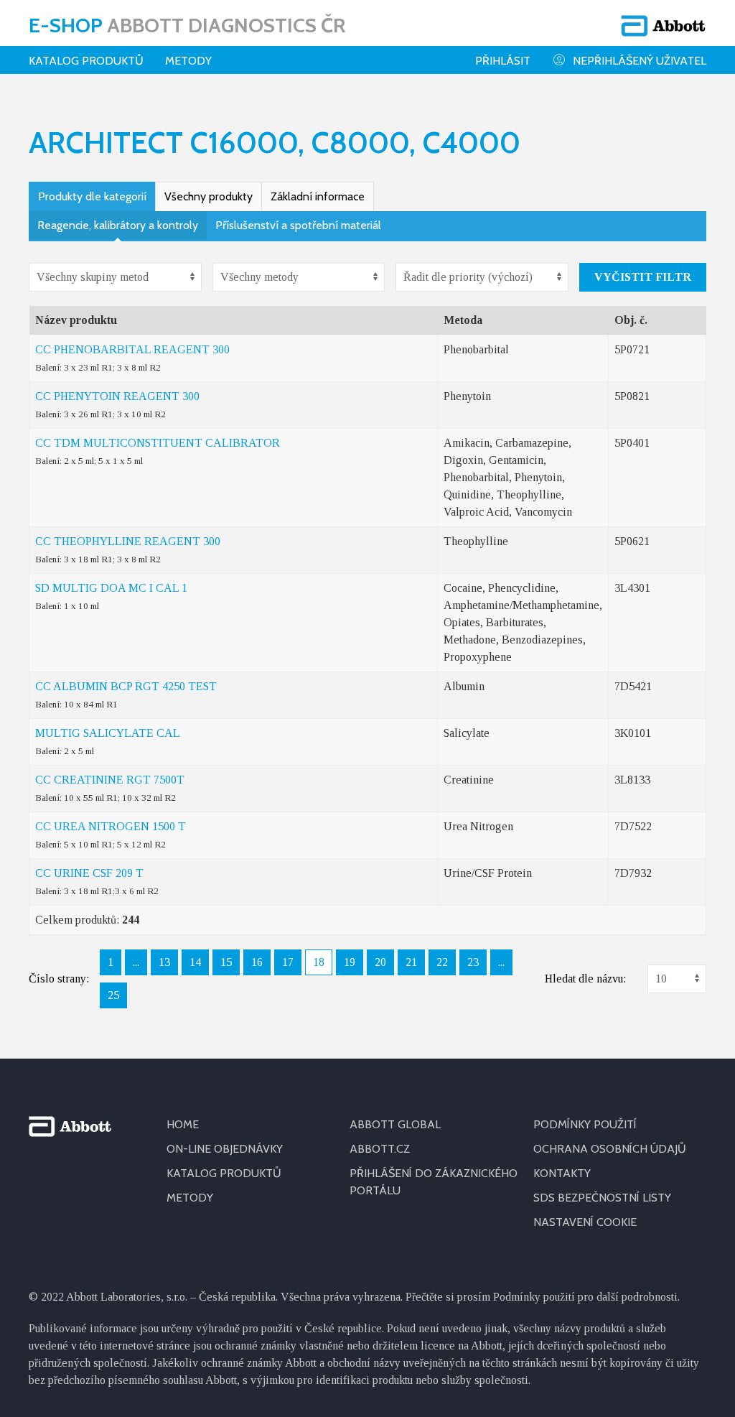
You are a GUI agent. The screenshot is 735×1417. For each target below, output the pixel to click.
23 (473, 962)
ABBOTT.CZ (380, 1149)
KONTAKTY (562, 1173)
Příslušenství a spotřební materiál (298, 225)
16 (257, 962)
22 (442, 962)
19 (349, 962)
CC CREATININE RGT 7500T (109, 779)
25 (113, 995)
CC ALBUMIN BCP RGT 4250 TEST (126, 686)
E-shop (187, 25)
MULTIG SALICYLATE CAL (107, 733)
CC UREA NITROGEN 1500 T (110, 826)
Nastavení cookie (585, 1222)
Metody (188, 61)
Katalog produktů (86, 61)
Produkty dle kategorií (92, 196)
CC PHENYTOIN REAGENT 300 (117, 396)
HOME (183, 1124)
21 (411, 962)
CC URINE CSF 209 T (89, 873)
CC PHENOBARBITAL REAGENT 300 (132, 349)
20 (380, 962)
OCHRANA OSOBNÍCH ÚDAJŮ (609, 1149)
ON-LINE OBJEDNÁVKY (225, 1149)
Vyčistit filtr (642, 277)
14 (195, 962)
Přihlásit (502, 61)
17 (288, 962)
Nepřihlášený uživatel (639, 61)
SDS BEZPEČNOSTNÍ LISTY (602, 1197)
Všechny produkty (208, 196)
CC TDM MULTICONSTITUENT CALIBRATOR (157, 443)
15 (226, 962)
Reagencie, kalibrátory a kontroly (117, 225)
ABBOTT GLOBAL (395, 1124)
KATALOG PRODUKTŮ (224, 1173)
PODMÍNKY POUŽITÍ (585, 1124)
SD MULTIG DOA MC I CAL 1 (111, 588)
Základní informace (318, 196)
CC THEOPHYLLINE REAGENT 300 (127, 541)
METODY (190, 1197)
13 (164, 962)
